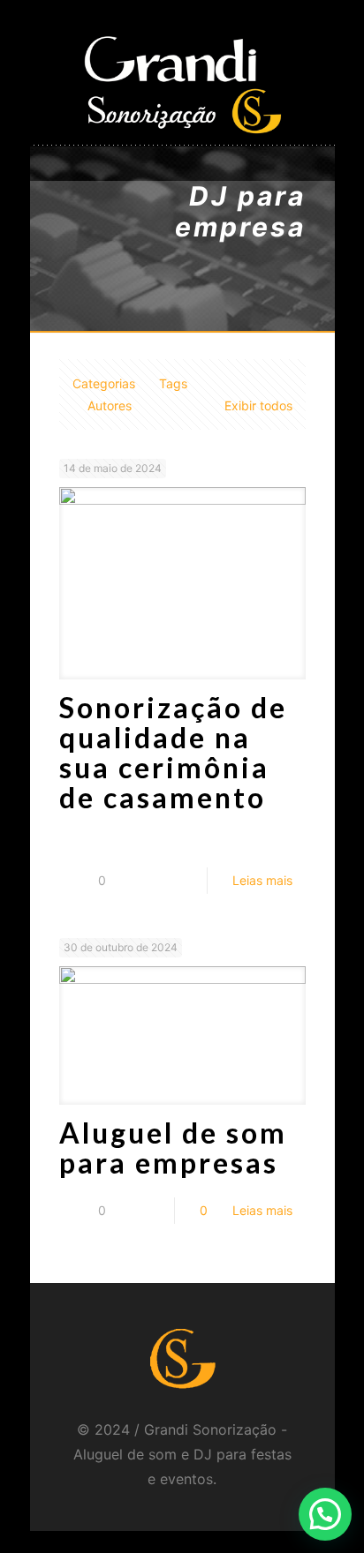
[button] (325, 1514)
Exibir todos (258, 405)
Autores (109, 405)
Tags (173, 383)
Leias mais (262, 880)
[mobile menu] (311, 57)
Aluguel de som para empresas (173, 1147)
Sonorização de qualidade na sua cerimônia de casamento (173, 752)
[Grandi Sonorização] (182, 84)
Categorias (103, 383)
